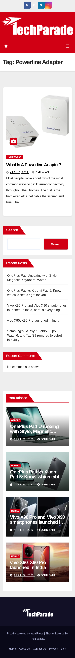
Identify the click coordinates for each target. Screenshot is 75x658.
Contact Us (39, 648)
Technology (14, 157)
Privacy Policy (57, 648)
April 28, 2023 (24, 484)
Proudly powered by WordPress (25, 633)
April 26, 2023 (24, 575)
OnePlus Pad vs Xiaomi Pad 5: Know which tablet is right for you (36, 476)
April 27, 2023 (24, 530)
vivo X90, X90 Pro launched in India (33, 320)
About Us (24, 648)
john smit (48, 439)
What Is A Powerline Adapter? (33, 164)
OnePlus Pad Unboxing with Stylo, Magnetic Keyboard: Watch (34, 431)
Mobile (15, 511)
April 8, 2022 (19, 172)
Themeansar (37, 638)
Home (12, 648)
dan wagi (42, 172)
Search (12, 230)
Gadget (15, 420)
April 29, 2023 (24, 439)
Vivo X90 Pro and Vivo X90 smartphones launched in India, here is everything (37, 522)
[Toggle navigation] (67, 46)
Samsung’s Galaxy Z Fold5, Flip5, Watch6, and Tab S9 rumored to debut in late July (36, 335)
